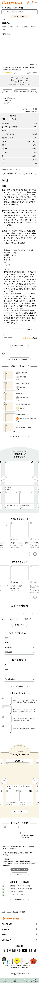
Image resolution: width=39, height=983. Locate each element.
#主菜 (11, 27)
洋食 (6, 642)
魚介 (6, 669)
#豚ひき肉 (24, 27)
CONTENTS (7, 924)
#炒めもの (5, 27)
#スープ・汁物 (34, 547)
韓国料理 (8, 652)
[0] (27, 3)
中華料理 (8, 647)
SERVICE (5, 929)
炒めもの (15, 912)
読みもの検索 (19, 8)
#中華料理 (33, 27)
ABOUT (5, 934)
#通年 (3, 29)
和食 (6, 637)
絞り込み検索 (18, 16)
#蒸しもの (13, 547)
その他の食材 (10, 679)
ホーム (3, 912)
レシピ (9, 912)
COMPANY (6, 939)
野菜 (6, 674)
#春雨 (17, 27)
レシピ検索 (7, 8)
